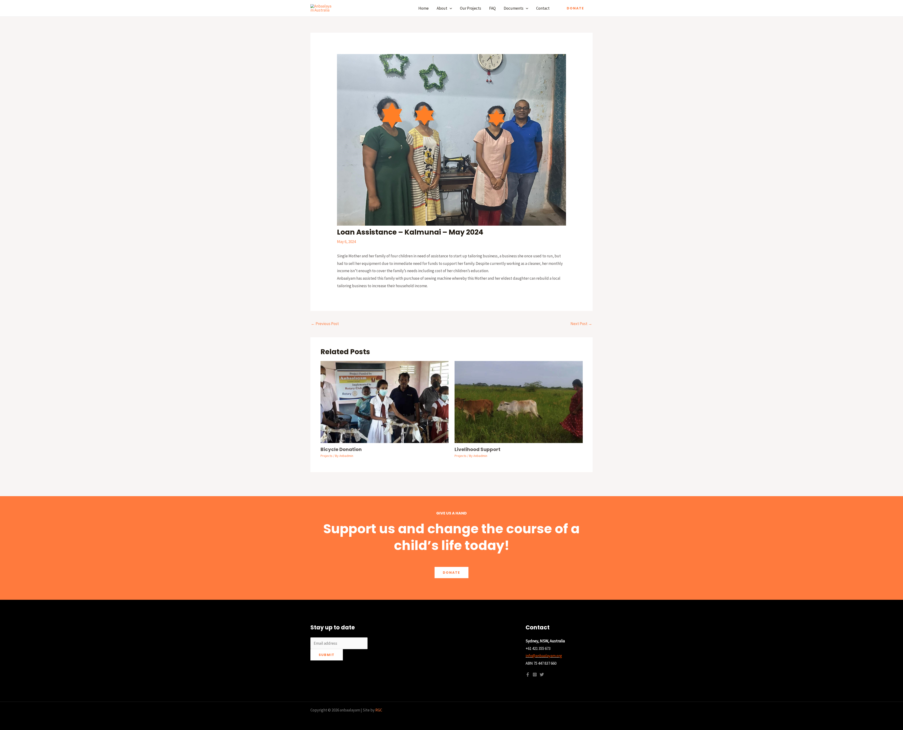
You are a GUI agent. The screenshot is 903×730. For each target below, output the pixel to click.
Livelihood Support (477, 449)
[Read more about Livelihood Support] (519, 401)
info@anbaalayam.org (544, 655)
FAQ (492, 8)
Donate (451, 572)
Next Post (581, 323)
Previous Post (325, 323)
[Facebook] (528, 674)
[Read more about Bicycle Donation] (385, 401)
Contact (543, 8)
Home (423, 8)
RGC (378, 710)
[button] (449, 8)
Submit (327, 654)
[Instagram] (535, 674)
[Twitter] (542, 674)
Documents (513, 8)
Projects (327, 456)
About (442, 8)
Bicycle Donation (341, 449)
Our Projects (470, 8)
